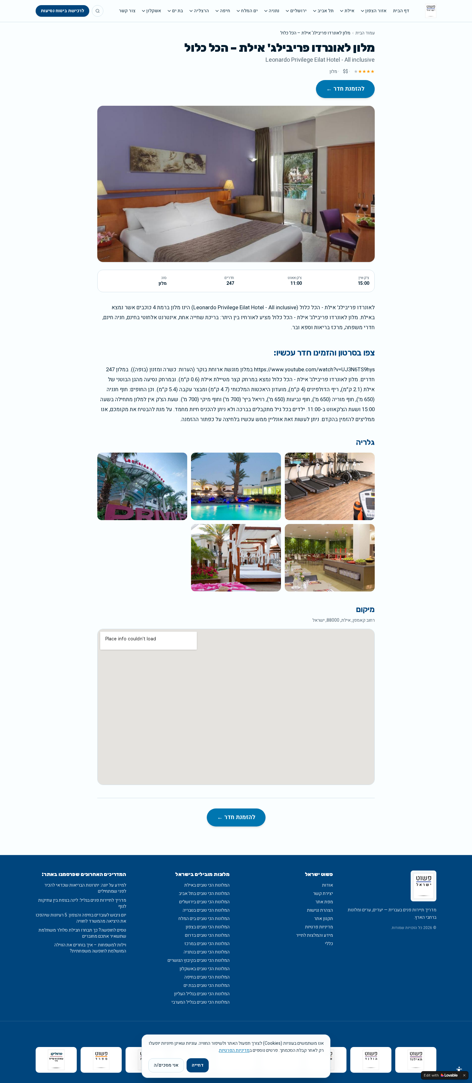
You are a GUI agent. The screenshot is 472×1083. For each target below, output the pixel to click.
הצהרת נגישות (320, 910)
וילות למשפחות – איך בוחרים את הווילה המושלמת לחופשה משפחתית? (90, 948)
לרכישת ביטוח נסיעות (62, 10)
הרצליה (201, 11)
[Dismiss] (464, 1075)
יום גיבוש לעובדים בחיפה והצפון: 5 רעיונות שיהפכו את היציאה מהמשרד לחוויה (81, 918)
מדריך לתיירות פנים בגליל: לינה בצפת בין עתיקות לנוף (82, 903)
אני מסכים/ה (166, 1065)
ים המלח (249, 11)
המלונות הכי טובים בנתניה (207, 952)
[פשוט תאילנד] (415, 1060)
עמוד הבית (365, 33)
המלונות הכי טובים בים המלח (204, 918)
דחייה (198, 1065)
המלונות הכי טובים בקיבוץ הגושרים (199, 960)
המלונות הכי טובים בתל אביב (204, 893)
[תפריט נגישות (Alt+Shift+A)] (459, 1070)
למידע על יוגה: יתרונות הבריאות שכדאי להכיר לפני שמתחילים (85, 888)
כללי (329, 943)
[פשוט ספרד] (101, 1060)
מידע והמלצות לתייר (314, 935)
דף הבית (401, 11)
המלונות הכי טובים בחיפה (207, 977)
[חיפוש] (97, 11)
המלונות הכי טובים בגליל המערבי (200, 1002)
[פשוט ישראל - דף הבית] (430, 11)
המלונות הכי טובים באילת (207, 885)
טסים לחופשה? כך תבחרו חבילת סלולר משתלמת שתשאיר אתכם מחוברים (82, 933)
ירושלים (298, 11)
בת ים (177, 11)
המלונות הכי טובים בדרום (207, 935)
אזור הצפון (376, 11)
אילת (349, 11)
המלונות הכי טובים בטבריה (206, 910)
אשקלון (153, 11)
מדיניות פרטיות (319, 927)
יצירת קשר (323, 893)
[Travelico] (56, 1060)
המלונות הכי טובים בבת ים (207, 985)
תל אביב (326, 11)
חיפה (225, 11)
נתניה (274, 11)
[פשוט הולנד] (370, 1060)
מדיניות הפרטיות (234, 1050)
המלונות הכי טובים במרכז (207, 943)
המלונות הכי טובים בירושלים (204, 901)
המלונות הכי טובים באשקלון (204, 968)
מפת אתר (324, 901)
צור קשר (127, 11)
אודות (327, 885)
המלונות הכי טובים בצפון (208, 927)
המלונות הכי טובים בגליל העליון (202, 993)
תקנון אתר (323, 918)
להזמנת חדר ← (345, 89)
